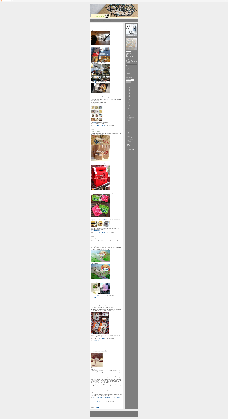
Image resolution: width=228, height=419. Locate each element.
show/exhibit (96, 126)
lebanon (128, 141)
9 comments (103, 125)
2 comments (103, 295)
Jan (128, 123)
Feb (128, 114)
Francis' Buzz (94, 238)
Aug (128, 105)
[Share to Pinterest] (113, 125)
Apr (128, 111)
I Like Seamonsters (100, 397)
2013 (128, 90)
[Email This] (109, 125)
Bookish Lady (113, 397)
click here (94, 122)
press (98, 340)
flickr (127, 69)
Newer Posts (94, 405)
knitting (128, 140)
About (98, 20)
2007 (128, 99)
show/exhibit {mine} (130, 149)
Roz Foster (94, 397)
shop (101, 234)
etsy (127, 133)
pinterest (128, 70)
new (127, 144)
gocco (95, 234)
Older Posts (119, 405)
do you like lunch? (95, 131)
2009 (128, 96)
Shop (110, 20)
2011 (128, 93)
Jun (128, 108)
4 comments (103, 232)
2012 (128, 92)
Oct (128, 102)
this (91, 46)
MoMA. (92, 27)
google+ (128, 74)
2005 (128, 127)
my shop (103, 219)
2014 (128, 89)
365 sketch (128, 131)
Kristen (105, 346)
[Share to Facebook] (112, 125)
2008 (128, 98)
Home (92, 20)
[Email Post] (107, 125)
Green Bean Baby (107, 397)
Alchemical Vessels (129, 58)
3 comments (103, 401)
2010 (128, 95)
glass (127, 135)
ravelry (128, 72)
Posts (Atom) (98, 407)
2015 (128, 87)
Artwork (104, 20)
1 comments (103, 338)
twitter (128, 68)
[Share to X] (111, 125)
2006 (128, 125)
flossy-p (118, 397)
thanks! (93, 302)
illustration (98, 234)
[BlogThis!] (110, 125)
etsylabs (99, 62)
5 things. (93, 345)
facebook (128, 73)
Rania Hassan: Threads (130, 52)
